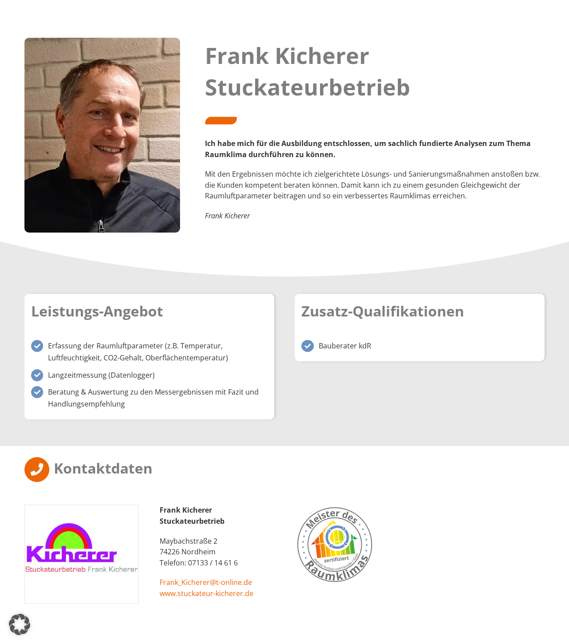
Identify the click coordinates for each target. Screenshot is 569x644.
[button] (19, 624)
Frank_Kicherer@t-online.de (206, 582)
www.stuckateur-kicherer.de (206, 593)
